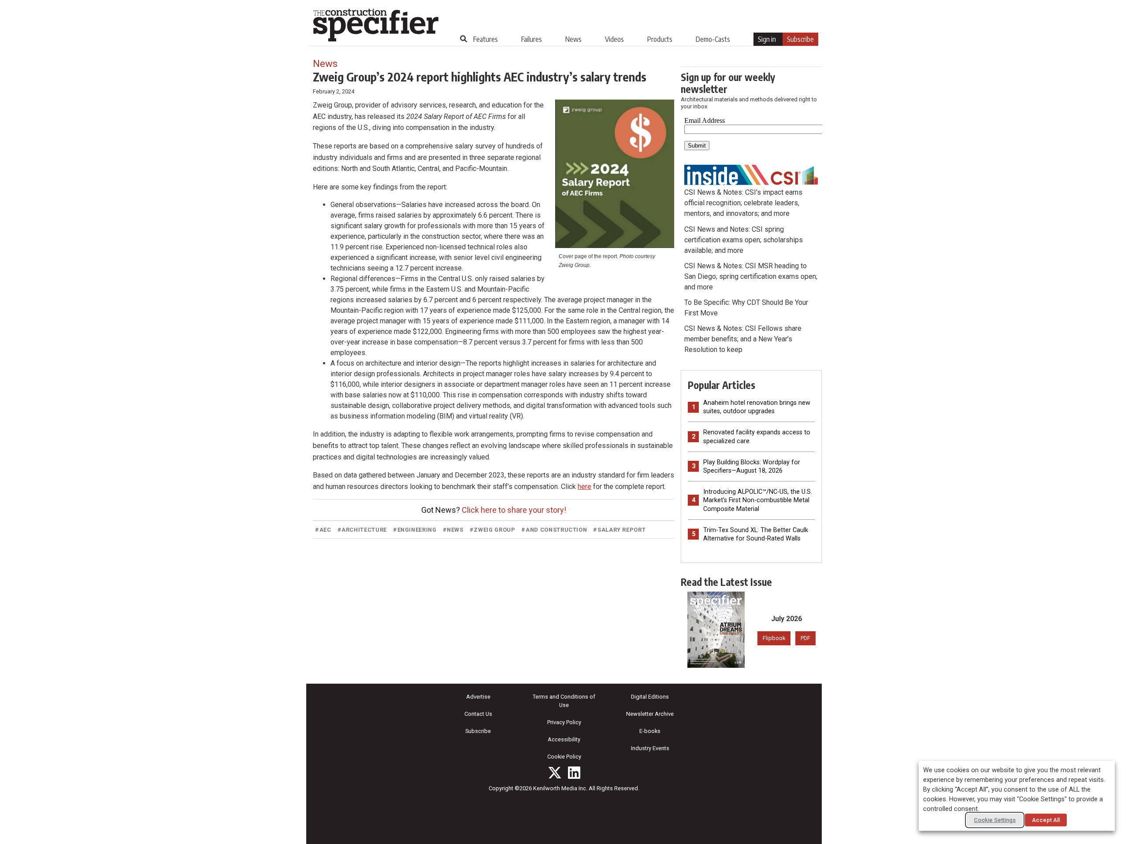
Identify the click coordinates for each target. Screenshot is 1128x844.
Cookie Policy (564, 756)
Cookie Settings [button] (995, 820)
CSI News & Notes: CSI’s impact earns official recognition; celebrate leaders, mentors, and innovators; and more (743, 203)
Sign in (767, 39)
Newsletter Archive (650, 714)
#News (453, 529)
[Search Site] (463, 38)
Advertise (478, 696)
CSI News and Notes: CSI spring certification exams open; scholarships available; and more (743, 240)
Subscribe (800, 39)
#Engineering (415, 529)
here (584, 486)
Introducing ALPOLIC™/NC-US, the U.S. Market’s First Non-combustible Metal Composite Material (757, 500)
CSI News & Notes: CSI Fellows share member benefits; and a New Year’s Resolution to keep (742, 339)
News (573, 39)
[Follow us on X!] (555, 773)
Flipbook (774, 638)
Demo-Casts (713, 39)
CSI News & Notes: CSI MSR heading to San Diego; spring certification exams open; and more (750, 276)
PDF (805, 638)
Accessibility (564, 739)
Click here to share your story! (514, 510)
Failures (531, 39)
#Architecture (362, 529)
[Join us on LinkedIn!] (574, 773)
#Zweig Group (493, 529)
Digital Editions (650, 696)
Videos (614, 39)
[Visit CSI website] (751, 174)
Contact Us (478, 714)
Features (485, 39)
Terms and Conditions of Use (564, 700)
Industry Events (650, 748)
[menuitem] (485, 39)
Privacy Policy (564, 722)
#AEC (323, 529)
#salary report (619, 529)
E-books (649, 731)
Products (659, 39)
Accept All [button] (1046, 820)
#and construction (554, 529)
